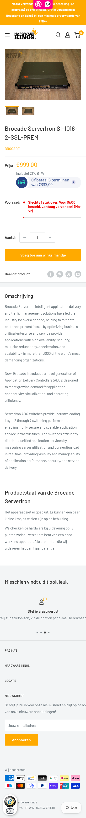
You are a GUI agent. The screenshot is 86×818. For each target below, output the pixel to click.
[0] (77, 35)
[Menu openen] (7, 35)
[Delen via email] (78, 274)
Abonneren (21, 739)
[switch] (10, 811)
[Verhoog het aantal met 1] (50, 237)
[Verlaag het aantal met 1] (25, 237)
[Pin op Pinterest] (59, 274)
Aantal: (10, 237)
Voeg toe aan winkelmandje (43, 255)
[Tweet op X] (68, 274)
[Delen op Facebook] (50, 274)
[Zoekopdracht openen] (58, 35)
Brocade (12, 149)
